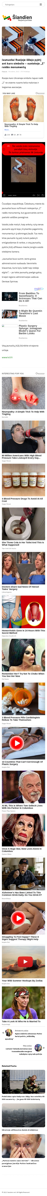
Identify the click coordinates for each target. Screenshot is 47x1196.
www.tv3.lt (7, 357)
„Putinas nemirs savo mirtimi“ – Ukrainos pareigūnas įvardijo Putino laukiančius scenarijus (20, 1163)
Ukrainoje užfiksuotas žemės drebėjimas (20, 1130)
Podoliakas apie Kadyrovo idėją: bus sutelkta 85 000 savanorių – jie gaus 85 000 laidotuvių (23, 1097)
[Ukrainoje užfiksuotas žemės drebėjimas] (23, 1115)
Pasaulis (4, 71)
